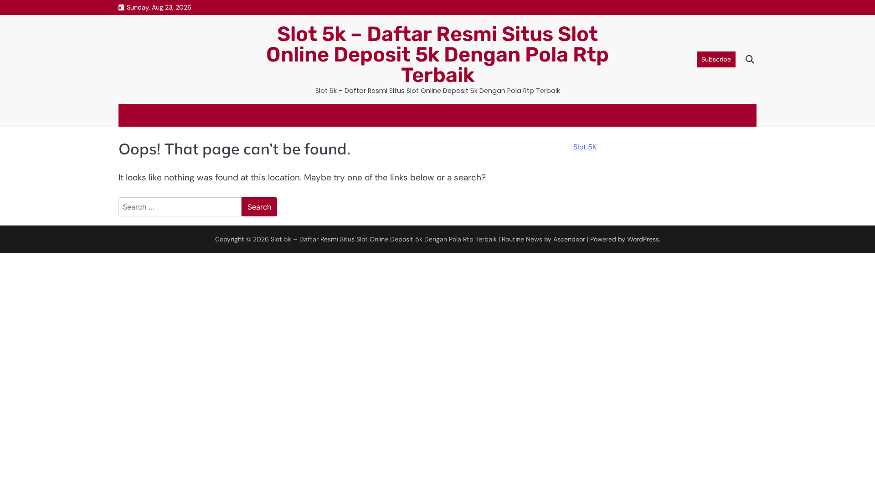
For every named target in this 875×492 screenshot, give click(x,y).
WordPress (643, 239)
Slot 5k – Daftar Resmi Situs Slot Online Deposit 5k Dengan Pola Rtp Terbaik (437, 54)
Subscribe (716, 59)
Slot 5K (585, 147)
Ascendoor (569, 239)
